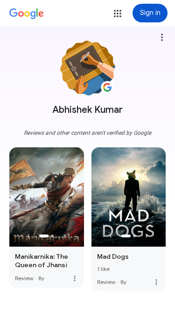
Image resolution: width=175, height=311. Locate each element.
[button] (117, 13)
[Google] (26, 14)
